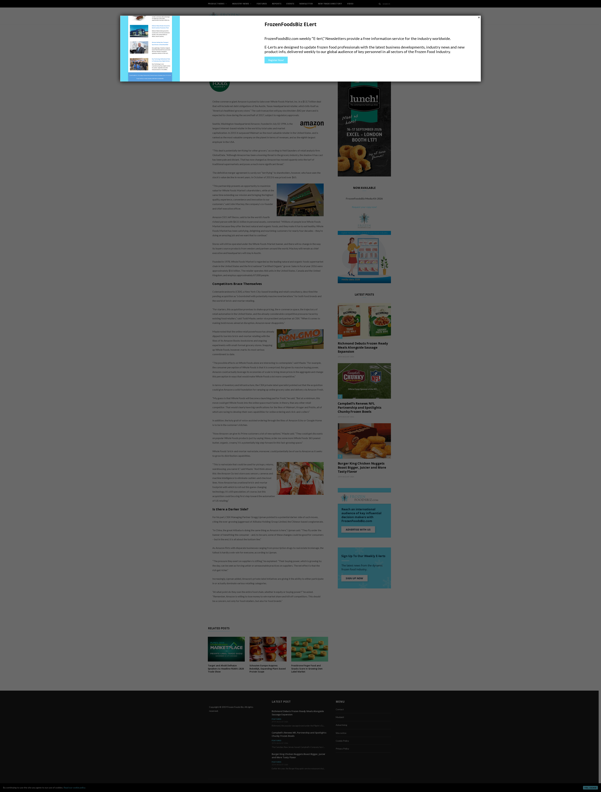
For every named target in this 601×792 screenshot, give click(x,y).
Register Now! (276, 60)
